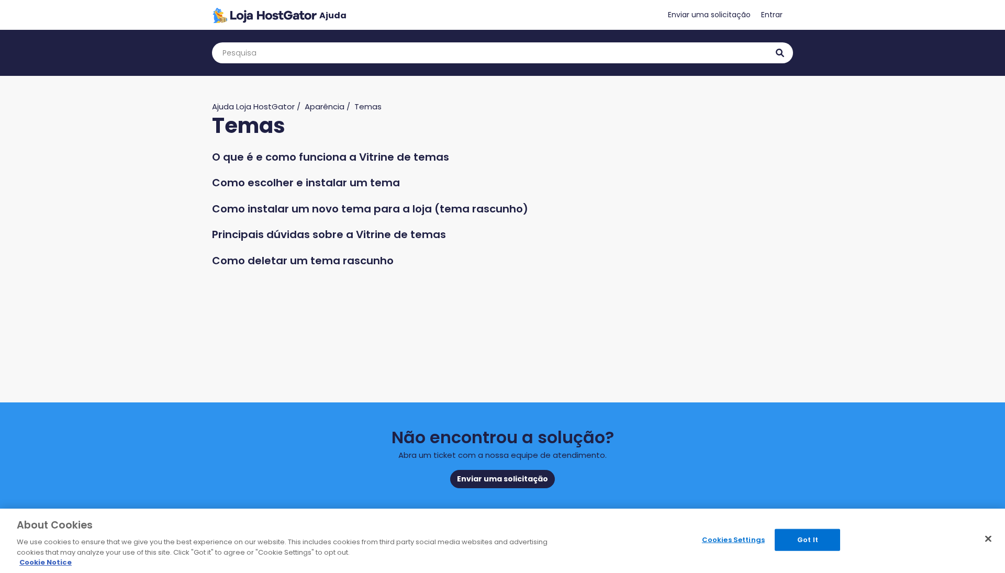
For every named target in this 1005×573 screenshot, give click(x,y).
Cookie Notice (45, 562)
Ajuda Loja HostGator (253, 106)
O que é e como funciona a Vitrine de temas (330, 157)
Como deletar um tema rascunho (303, 260)
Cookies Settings (733, 540)
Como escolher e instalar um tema (306, 182)
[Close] (988, 538)
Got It (807, 540)
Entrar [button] (772, 14)
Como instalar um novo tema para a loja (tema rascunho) (370, 208)
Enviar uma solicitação (709, 14)
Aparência (324, 106)
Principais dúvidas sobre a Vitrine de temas (329, 234)
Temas (368, 106)
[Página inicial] (279, 15)
